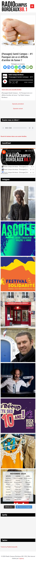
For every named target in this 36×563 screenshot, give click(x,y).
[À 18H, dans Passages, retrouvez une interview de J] (18, 203)
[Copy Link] (16, 71)
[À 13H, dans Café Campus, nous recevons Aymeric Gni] (18, 309)
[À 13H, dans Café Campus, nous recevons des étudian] (18, 451)
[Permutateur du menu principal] (32, 6)
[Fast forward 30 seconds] (18, 82)
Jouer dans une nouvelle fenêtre (11, 89)
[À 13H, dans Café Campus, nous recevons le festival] (18, 238)
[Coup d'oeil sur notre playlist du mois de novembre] (18, 486)
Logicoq (21, 558)
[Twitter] (12, 67)
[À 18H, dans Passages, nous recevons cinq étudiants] (18, 274)
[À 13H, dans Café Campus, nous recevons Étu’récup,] (18, 415)
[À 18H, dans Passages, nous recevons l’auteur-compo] (18, 380)
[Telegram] (20, 67)
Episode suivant (18, 108)
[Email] (31, 67)
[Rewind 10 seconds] (10, 82)
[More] (20, 71)
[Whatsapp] (16, 67)
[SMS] (27, 67)
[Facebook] (8, 67)
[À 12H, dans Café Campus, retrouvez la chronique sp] (18, 345)
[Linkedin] (23, 67)
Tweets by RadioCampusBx (9, 547)
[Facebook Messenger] (5, 67)
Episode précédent (18, 104)
